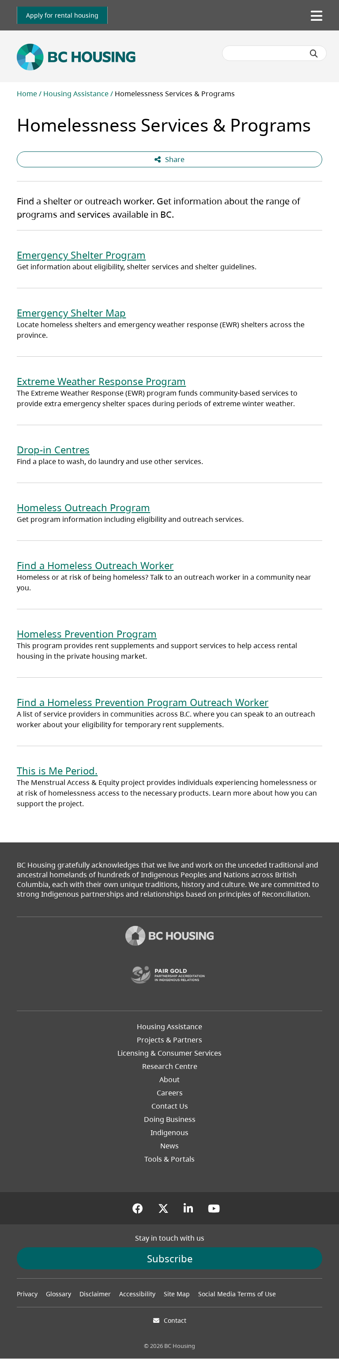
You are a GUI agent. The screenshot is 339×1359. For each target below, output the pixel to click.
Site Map (177, 1294)
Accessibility (137, 1294)
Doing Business (170, 1119)
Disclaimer (95, 1294)
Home (27, 93)
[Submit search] (314, 53)
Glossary (58, 1294)
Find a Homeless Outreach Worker (95, 565)
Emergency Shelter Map (71, 312)
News (169, 1146)
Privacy (27, 1294)
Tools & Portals (169, 1159)
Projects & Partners (169, 1040)
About (169, 1079)
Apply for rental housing (62, 15)
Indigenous (169, 1132)
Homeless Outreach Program (83, 507)
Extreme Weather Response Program (101, 381)
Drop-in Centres (53, 449)
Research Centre (169, 1066)
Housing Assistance (76, 93)
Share (175, 159)
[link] (62, 15)
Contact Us (169, 1106)
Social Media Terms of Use (237, 1294)
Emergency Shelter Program (81, 254)
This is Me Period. (57, 770)
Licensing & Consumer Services (169, 1053)
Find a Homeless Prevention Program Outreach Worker (142, 702)
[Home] (169, 937)
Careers (170, 1093)
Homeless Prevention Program (87, 633)
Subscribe (169, 1258)
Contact (175, 1320)
